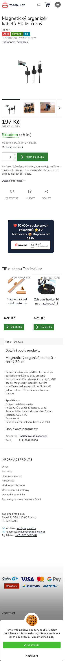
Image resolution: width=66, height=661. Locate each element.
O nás (5, 466)
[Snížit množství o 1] (15, 159)
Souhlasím (33, 645)
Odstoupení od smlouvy (15, 490)
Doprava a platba (11, 476)
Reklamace (8, 480)
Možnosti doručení (12, 147)
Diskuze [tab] (18, 341)
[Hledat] (38, 4)
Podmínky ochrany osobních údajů (21, 499)
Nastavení (31, 656)
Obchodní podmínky (13, 494)
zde (51, 637)
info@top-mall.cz (26, 528)
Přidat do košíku (34, 157)
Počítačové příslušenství (33, 436)
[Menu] (57, 4)
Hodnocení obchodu (13, 485)
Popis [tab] (8, 341)
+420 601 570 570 (26, 535)
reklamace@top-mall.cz (31, 531)
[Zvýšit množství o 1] (15, 155)
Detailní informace (12, 180)
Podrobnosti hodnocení (15, 42)
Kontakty (7, 471)
